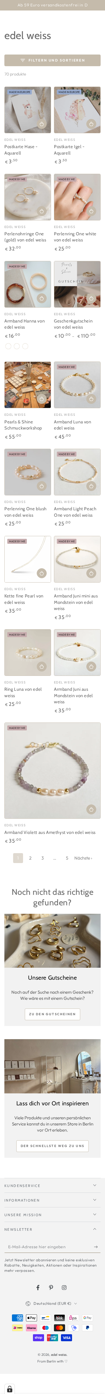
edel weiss (58, 1354)
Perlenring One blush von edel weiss (25, 512)
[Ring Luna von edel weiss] (28, 653)
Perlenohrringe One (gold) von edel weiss (25, 237)
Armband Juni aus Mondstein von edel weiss (73, 695)
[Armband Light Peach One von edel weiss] (77, 472)
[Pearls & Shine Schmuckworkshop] (28, 385)
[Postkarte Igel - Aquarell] (77, 110)
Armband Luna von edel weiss (72, 425)
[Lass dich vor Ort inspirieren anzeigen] (52, 1066)
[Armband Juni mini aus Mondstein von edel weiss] (77, 559)
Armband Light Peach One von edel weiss (75, 512)
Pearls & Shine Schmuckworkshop (23, 425)
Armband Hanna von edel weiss (24, 324)
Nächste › (83, 858)
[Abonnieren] (97, 1247)
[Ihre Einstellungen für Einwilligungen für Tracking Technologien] (10, 1389)
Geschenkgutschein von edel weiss (73, 324)
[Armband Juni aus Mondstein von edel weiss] (77, 653)
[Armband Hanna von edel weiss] (28, 284)
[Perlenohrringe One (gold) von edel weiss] (28, 197)
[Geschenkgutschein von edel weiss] (77, 284)
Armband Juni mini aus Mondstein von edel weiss (76, 602)
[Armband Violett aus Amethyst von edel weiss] (52, 770)
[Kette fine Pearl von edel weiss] (28, 559)
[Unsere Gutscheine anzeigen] (52, 941)
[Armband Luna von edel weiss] (77, 385)
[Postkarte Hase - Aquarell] (28, 110)
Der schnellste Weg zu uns (52, 1146)
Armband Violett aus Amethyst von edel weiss (50, 832)
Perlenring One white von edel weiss (75, 237)
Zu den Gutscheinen (52, 1014)
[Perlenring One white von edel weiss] (77, 197)
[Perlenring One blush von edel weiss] (28, 472)
